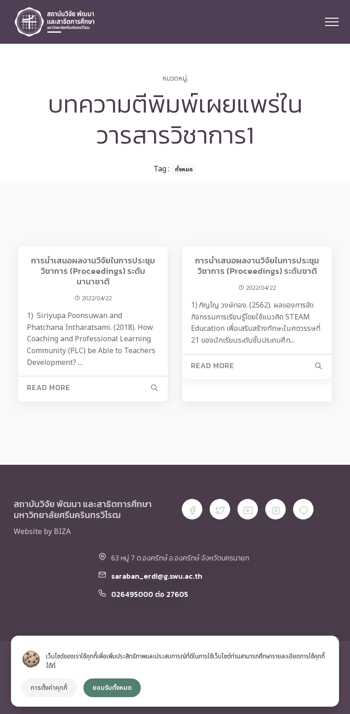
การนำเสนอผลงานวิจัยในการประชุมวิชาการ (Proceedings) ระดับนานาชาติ (93, 271)
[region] (175, 671)
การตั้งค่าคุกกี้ (49, 688)
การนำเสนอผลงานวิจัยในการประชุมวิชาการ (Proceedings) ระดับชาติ (257, 265)
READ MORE (48, 387)
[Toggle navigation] (332, 21)
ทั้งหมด (184, 169)
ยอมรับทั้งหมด (112, 688)
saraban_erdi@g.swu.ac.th (156, 575)
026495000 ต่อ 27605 (149, 594)
